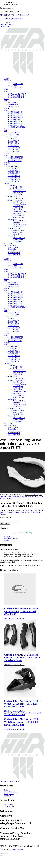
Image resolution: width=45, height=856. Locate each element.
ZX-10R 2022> (13, 151)
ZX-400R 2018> (14, 140)
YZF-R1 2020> (13, 181)
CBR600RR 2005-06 (15, 112)
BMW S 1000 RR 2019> (16, 97)
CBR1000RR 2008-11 (15, 119)
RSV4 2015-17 (18, 84)
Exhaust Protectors (19, 215)
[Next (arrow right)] (3, 855)
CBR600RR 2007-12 (15, 114)
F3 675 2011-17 (18, 87)
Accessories (12, 219)
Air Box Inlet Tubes (19, 191)
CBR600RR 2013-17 (15, 116)
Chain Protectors (18, 217)
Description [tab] (8, 537)
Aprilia (10, 82)
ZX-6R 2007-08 (13, 144)
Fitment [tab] (6, 540)
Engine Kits (12, 249)
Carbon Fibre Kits (18, 198)
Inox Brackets (17, 226)
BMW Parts (6, 90)
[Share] (5, 853)
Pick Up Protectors (14, 255)
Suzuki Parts (6, 154)
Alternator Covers (18, 230)
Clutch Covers (17, 232)
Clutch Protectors (14, 253)
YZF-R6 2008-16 (14, 172)
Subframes (16, 223)
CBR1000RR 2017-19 (15, 123)
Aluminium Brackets (19, 224)
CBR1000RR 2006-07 (15, 117)
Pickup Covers (17, 234)
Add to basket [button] (19, 618)
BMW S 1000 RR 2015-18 (17, 95)
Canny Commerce (17, 849)
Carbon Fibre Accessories (16, 200)
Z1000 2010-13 (13, 134)
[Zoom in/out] (1, 853)
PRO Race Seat (18, 241)
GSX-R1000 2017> (15, 161)
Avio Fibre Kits (18, 187)
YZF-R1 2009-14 (14, 178)
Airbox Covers (17, 209)
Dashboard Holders (19, 221)
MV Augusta (12, 86)
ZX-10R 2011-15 (14, 148)
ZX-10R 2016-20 (14, 149)
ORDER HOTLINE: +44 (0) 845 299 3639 (14, 15)
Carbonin (7, 183)
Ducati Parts (6, 100)
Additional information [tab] (11, 538)
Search (2, 22)
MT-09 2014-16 (13, 166)
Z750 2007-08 (13, 136)
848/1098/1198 (13, 102)
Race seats (11, 236)
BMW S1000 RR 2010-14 (17, 93)
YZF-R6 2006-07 (14, 170)
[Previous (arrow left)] (1, 855)
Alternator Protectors (15, 251)
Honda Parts (6, 109)
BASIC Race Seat (19, 238)
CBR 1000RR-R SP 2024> (17, 127)
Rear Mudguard (18, 194)
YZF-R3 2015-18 (14, 168)
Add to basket (5, 523)
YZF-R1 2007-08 (14, 176)
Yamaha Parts (7, 163)
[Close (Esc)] (7, 853)
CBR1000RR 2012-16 (15, 121)
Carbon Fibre (12, 196)
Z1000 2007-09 (13, 132)
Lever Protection (13, 247)
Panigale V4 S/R (13, 106)
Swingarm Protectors (19, 204)
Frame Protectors (18, 202)
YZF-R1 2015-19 (14, 179)
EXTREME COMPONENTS (10, 244)
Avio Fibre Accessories (16, 189)
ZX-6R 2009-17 (13, 146)
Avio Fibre (11, 185)
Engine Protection (14, 228)
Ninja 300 (11, 138)
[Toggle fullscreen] (3, 853)
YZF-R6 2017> (13, 174)
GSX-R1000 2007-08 (15, 157)
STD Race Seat (18, 239)
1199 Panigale (13, 104)
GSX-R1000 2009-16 (15, 159)
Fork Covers (17, 213)
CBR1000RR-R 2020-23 (16, 125)
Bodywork (23, 497)
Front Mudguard (18, 193)
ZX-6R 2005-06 (13, 142)
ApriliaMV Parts (7, 79)
